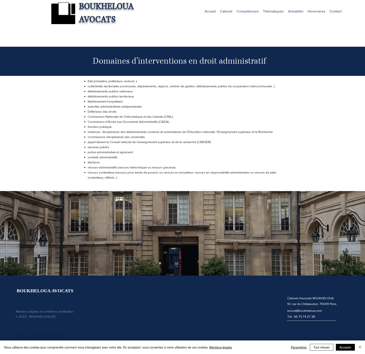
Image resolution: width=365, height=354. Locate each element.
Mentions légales (220, 347)
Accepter (345, 347)
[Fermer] (359, 347)
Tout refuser (321, 347)
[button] (247, 11)
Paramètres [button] (298, 347)
